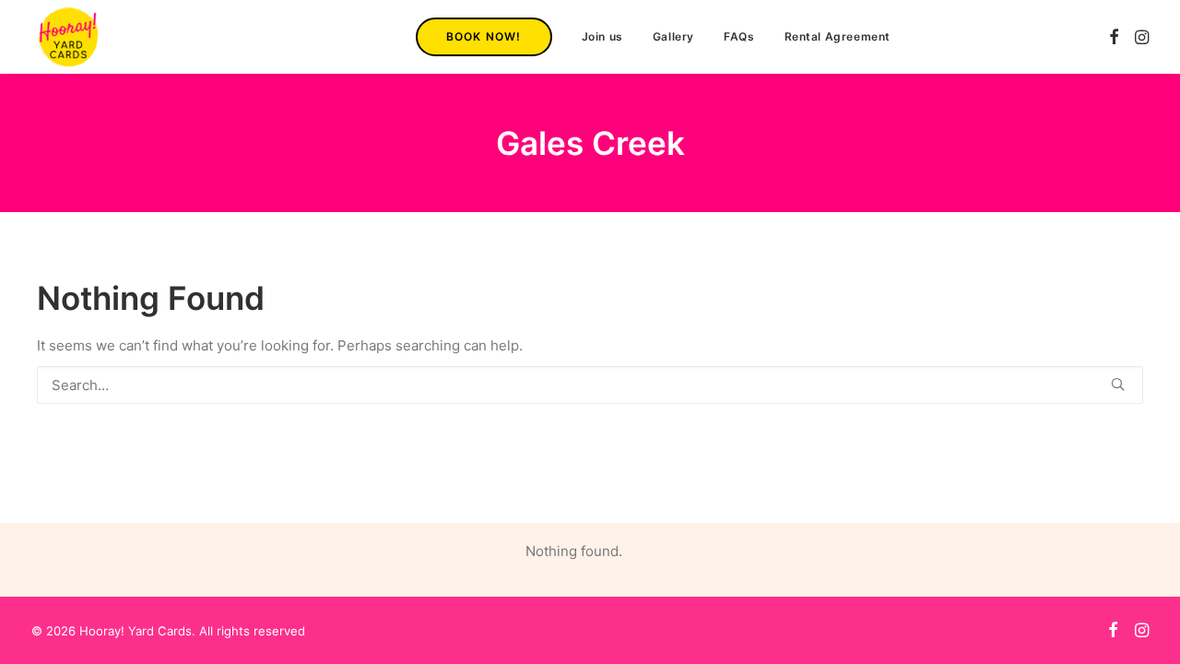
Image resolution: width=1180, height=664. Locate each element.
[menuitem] (484, 37)
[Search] (590, 385)
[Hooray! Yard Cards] (68, 37)
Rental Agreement (838, 36)
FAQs (739, 36)
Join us (602, 36)
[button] (1114, 37)
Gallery (673, 36)
